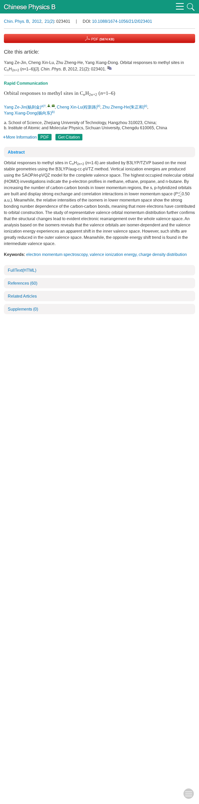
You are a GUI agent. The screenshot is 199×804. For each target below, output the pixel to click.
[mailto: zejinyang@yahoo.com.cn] (53, 105)
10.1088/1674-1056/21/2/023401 (122, 21)
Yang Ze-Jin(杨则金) (22, 107)
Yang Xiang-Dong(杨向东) (28, 113)
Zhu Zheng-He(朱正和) (123, 107)
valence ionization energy (113, 254)
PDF (102, 39)
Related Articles (22, 296)
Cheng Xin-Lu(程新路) (77, 107)
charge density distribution (163, 254)
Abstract (16, 152)
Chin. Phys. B (16, 21)
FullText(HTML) (22, 270)
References (22, 283)
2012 (36, 21)
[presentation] (180, 194)
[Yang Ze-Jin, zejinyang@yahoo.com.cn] (48, 105)
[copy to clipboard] (109, 68)
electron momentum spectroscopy (57, 254)
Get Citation (69, 137)
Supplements (23, 309)
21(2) (49, 21)
